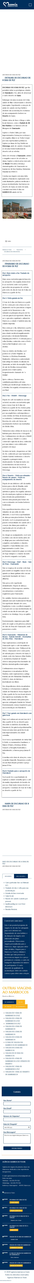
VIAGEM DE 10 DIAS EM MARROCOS (20, 1237)
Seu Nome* (7, 1100)
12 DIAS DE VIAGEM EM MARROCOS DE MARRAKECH (20, 1253)
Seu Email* (7, 1108)
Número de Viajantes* (11, 1116)
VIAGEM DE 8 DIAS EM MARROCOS (20, 1245)
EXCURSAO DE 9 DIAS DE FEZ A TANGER (19, 1226)
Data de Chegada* (10, 1124)
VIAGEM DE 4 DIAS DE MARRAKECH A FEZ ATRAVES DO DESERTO (17, 1061)
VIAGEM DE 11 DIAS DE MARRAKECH (20, 1263)
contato (25, 971)
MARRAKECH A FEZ (12, 1024)
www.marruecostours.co (5, 1280)
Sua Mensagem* (9, 1132)
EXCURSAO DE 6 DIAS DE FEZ (18, 1208)
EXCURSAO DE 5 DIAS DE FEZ (18, 1199)
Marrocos (8, 947)
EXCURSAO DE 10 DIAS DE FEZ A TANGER (19, 1216)
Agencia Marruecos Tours (17, 1278)
